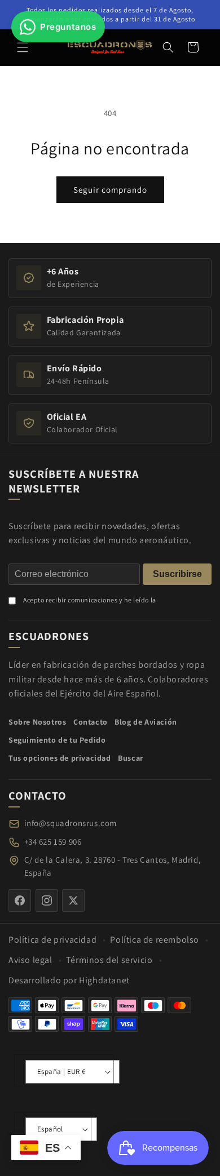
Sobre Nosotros (37, 722)
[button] (22, 47)
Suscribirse (177, 574)
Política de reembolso (154, 940)
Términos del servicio (109, 960)
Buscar (130, 758)
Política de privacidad (52, 940)
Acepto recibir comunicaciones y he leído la (89, 600)
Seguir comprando (110, 189)
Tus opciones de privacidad (59, 758)
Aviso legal (30, 960)
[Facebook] (19, 900)
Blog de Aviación (146, 722)
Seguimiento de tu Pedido (56, 740)
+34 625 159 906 (53, 841)
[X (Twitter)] (73, 900)
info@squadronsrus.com (70, 823)
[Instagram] (47, 900)
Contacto (90, 722)
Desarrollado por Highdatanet (69, 980)
